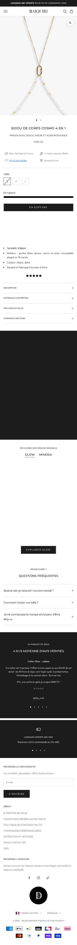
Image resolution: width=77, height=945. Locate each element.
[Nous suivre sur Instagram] (38, 878)
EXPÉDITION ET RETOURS (18, 836)
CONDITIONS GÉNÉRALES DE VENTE (25, 819)
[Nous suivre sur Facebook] (29, 878)
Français (52, 913)
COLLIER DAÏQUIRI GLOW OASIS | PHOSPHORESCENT (26, 533)
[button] (34, 275)
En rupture (38, 207)
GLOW (30, 454)
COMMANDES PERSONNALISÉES (22, 830)
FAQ (6, 848)
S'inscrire (17, 793)
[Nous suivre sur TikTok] (48, 878)
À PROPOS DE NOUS (15, 813)
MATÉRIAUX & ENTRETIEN (38, 428)
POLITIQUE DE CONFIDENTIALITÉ (23, 824)
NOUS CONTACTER (15, 842)
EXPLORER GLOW (38, 549)
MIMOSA (45, 454)
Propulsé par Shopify (51, 920)
